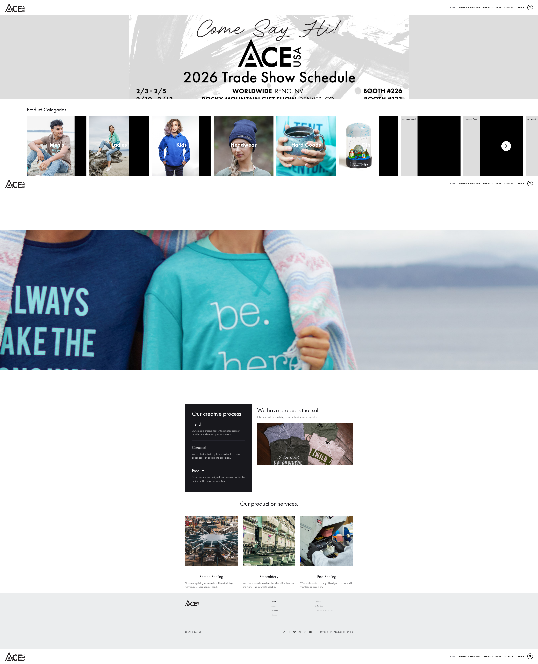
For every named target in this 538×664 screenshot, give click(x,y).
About (498, 7)
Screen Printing (211, 576)
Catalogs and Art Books (323, 610)
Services (275, 610)
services (508, 7)
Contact (520, 7)
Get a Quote (319, 606)
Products (488, 7)
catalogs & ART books (469, 7)
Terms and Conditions (343, 632)
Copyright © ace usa (193, 632)
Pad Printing (326, 576)
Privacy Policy (325, 632)
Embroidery (269, 576)
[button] (5, 57)
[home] (15, 7)
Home (452, 7)
